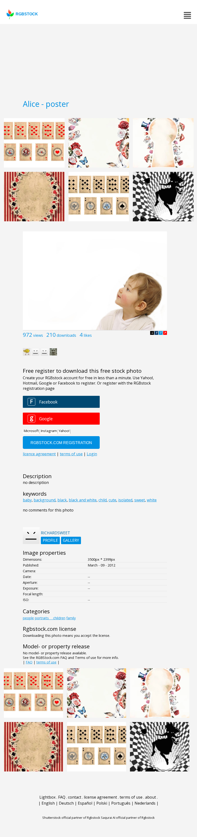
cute (112, 500)
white (152, 500)
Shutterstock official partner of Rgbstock (71, 817)
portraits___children (50, 618)
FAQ (29, 662)
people (28, 618)
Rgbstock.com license (49, 628)
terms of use (46, 662)
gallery (71, 540)
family (71, 618)
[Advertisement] (98, 60)
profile (50, 540)
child (102, 500)
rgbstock (27, 14)
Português (120, 803)
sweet (139, 500)
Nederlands (145, 803)
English (48, 803)
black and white (83, 500)
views (38, 335)
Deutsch (66, 803)
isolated (125, 500)
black (62, 500)
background (44, 500)
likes (88, 335)
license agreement (100, 797)
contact (74, 797)
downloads (66, 335)
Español (85, 803)
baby (27, 500)
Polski (101, 803)
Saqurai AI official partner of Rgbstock (128, 817)
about (150, 797)
